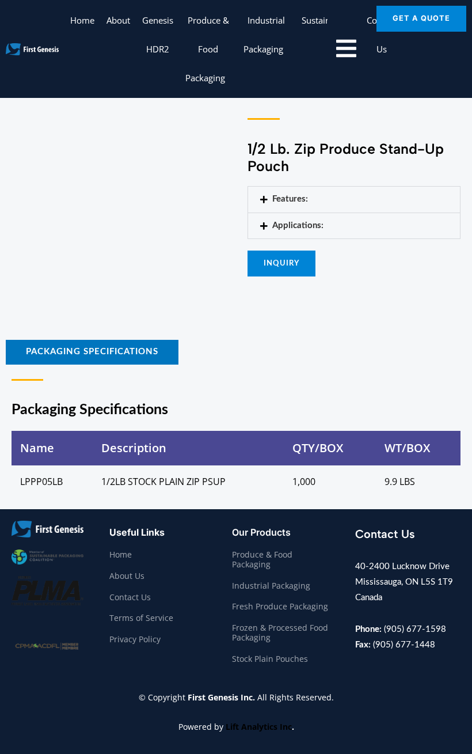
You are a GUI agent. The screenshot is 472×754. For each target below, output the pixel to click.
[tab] (92, 352)
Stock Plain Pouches (270, 658)
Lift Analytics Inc (259, 726)
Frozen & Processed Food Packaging (280, 632)
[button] (229, 77)
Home (82, 20)
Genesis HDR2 (157, 34)
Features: (290, 199)
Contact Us (130, 597)
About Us (126, 575)
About (118, 20)
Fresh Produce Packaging (280, 606)
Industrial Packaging (264, 34)
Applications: (297, 225)
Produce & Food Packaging (207, 49)
